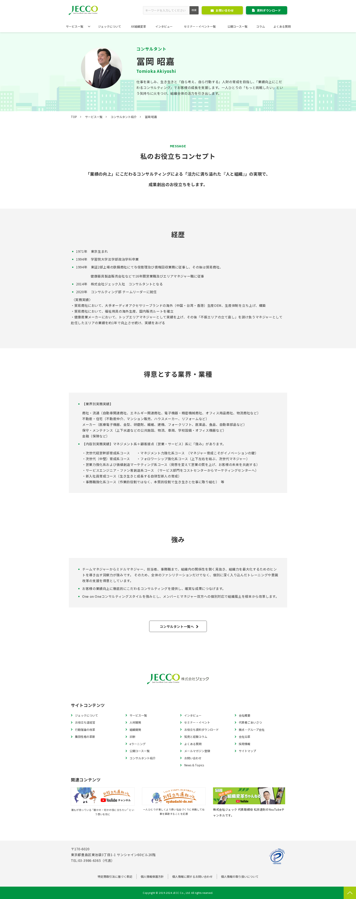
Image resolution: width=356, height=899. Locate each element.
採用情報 (244, 744)
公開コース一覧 (237, 26)
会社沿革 (244, 737)
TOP (74, 117)
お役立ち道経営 (85, 722)
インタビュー (164, 26)
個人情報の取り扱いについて (240, 876)
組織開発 (135, 730)
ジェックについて (109, 26)
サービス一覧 (74, 26)
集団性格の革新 (85, 737)
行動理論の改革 (85, 730)
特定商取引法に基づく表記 (115, 876)
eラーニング (138, 744)
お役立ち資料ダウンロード (201, 730)
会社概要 (244, 715)
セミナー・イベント (197, 722)
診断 (132, 737)
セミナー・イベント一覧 (200, 26)
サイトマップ (247, 751)
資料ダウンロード (269, 10)
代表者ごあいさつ (250, 722)
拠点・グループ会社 (252, 730)
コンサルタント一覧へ (177, 626)
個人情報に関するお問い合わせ (192, 876)
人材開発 (135, 722)
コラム (260, 26)
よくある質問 (282, 26)
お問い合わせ (225, 10)
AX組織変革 (138, 26)
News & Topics (194, 765)
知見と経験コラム (195, 737)
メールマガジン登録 (197, 751)
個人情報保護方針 (152, 876)
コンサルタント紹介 (124, 117)
